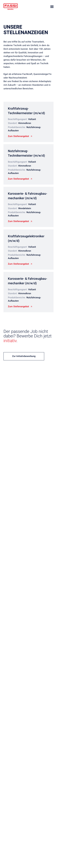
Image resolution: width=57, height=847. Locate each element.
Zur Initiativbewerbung (23, 356)
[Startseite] (10, 6)
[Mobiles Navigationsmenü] (52, 7)
